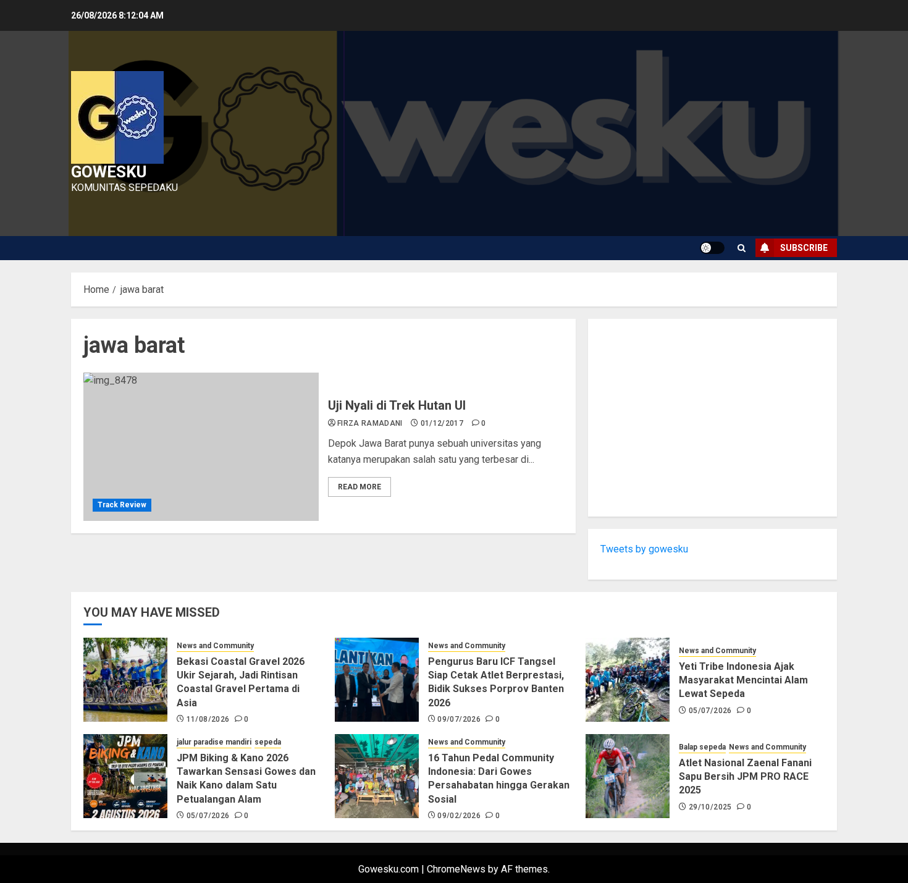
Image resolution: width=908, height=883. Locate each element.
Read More (359, 487)
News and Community (215, 645)
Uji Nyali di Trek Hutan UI (397, 405)
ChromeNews (456, 869)
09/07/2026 (459, 719)
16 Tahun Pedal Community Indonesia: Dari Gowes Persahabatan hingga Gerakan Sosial (499, 778)
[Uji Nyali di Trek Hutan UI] (201, 447)
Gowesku (108, 172)
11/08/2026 (208, 719)
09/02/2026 (459, 815)
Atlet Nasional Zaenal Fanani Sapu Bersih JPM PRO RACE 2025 (745, 776)
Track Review (122, 505)
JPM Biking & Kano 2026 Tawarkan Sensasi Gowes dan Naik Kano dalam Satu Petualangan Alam (246, 778)
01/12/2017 (442, 423)
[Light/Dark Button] (712, 248)
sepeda (267, 742)
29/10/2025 (710, 807)
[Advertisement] (712, 417)
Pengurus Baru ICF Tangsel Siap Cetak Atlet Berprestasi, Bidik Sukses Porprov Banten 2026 (496, 682)
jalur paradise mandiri (214, 742)
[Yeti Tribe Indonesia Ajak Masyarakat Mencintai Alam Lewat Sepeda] (628, 680)
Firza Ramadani (370, 423)
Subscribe (804, 248)
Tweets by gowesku (644, 549)
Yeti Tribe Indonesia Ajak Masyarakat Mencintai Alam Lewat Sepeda (743, 680)
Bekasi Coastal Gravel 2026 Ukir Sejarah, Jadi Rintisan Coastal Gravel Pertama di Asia (241, 682)
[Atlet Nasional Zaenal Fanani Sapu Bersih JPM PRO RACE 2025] (628, 776)
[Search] (741, 248)
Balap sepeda (702, 747)
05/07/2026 (710, 710)
